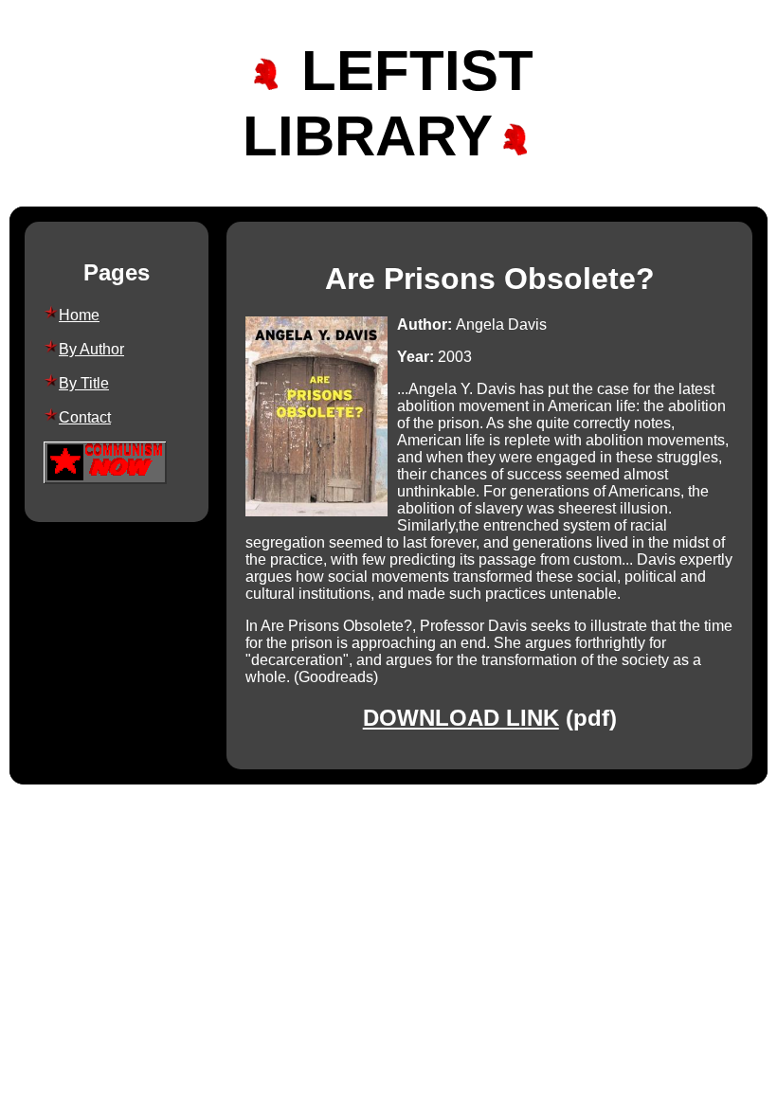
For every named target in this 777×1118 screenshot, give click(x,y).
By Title (84, 383)
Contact (85, 417)
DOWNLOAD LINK (461, 717)
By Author (91, 349)
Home (79, 315)
